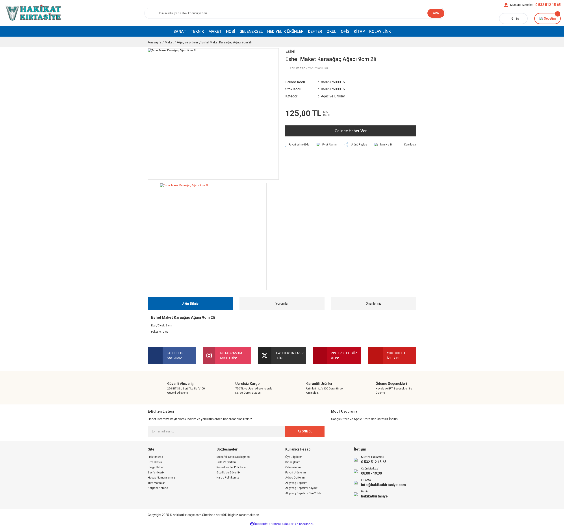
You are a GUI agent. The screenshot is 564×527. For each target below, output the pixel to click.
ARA (436, 13)
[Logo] (32, 13)
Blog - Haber (156, 467)
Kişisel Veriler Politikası (231, 467)
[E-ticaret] (281, 524)
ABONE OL (305, 431)
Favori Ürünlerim (295, 472)
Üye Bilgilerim (293, 456)
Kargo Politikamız (228, 477)
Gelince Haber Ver (351, 130)
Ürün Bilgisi (190, 303)
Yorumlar (282, 303)
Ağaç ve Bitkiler (333, 96)
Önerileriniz (374, 303)
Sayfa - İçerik (156, 472)
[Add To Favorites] (297, 145)
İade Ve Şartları (226, 462)
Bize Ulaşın (155, 462)
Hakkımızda (155, 456)
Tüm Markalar (156, 482)
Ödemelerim (293, 467)
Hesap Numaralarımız (161, 477)
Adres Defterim (295, 477)
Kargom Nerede (158, 488)
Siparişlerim (292, 462)
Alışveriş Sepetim (296, 482)
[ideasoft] (259, 524)
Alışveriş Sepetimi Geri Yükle (303, 493)
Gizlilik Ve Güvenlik (228, 472)
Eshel (290, 51)
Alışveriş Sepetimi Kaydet (301, 488)
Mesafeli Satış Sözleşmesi (233, 456)
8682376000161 (334, 82)
